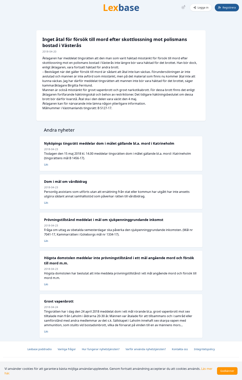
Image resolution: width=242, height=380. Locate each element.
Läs (46, 164)
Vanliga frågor (67, 349)
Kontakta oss (180, 349)
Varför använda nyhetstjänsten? (146, 349)
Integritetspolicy (204, 349)
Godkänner (227, 371)
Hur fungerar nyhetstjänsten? (100, 349)
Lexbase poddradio (39, 349)
